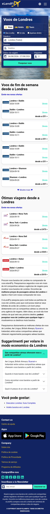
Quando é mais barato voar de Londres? (22, 374)
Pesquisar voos (25, 63)
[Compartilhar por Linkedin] (22, 479)
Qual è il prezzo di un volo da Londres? (21, 389)
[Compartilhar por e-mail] (2, 479)
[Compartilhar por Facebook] (10, 479)
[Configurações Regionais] (40, 4)
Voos (10, 27)
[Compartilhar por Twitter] (14, 479)
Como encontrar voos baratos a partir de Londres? (22, 381)
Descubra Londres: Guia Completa (21, 403)
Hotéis (21, 27)
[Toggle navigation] (45, 4)
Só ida (22, 33)
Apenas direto (35, 33)
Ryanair (38, 328)
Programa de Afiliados (11, 467)
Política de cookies (9, 452)
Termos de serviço (9, 462)
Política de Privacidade (11, 457)
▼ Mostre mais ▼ (25, 190)
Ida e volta (9, 33)
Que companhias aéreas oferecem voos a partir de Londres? (23, 354)
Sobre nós (5, 447)
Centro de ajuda (8, 424)
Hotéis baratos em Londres (17, 407)
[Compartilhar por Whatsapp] (6, 479)
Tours (31, 27)
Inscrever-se (39, 487)
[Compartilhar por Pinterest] (18, 479)
